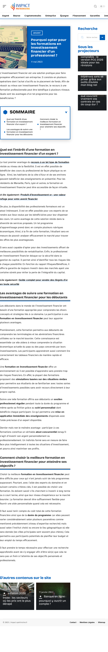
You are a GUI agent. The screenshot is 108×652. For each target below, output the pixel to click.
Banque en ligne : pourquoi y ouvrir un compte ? (52, 600)
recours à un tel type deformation (50, 162)
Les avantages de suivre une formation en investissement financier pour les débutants (20, 132)
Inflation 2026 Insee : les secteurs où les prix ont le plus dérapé (17, 598)
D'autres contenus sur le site (25, 578)
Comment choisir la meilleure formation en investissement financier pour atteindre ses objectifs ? (52, 124)
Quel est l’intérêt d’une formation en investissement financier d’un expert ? (20, 121)
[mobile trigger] (5, 6)
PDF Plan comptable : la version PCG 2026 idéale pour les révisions (92, 59)
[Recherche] (95, 6)
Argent (37, 33)
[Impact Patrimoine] (20, 6)
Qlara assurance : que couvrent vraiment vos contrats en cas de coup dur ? (92, 99)
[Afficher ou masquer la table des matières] (51, 112)
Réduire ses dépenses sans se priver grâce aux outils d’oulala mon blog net (92, 79)
